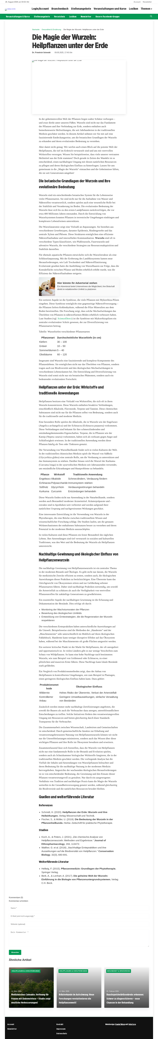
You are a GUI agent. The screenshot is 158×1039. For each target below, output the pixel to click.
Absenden (15, 952)
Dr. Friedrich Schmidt (41, 53)
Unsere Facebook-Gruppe (108, 16)
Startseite (36, 29)
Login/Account (40, 9)
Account (137, 2)
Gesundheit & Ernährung (51, 29)
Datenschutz (61, 1033)
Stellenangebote (81, 9)
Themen (145, 9)
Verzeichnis (59, 16)
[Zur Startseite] (10, 9)
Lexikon (133, 9)
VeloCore (132, 1024)
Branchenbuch (59, 9)
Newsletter (147, 2)
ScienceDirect (65, 318)
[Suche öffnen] (151, 16)
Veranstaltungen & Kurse (18, 16)
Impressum (60, 1029)
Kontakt (59, 1024)
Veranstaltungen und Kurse (110, 9)
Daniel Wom (120, 1024)
